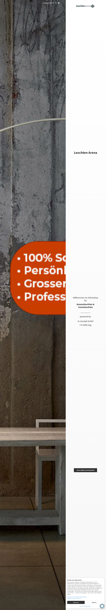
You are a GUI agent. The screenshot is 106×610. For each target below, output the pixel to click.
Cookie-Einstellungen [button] (85, 606)
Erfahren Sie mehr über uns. (74, 598)
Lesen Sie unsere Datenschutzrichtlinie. (77, 597)
